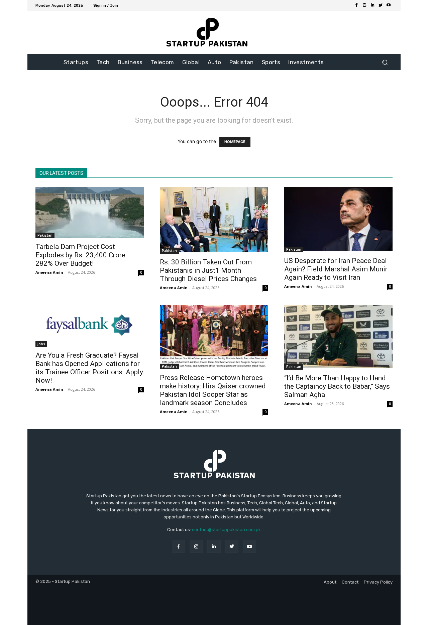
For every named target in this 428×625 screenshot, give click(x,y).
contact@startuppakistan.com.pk (226, 529)
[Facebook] (356, 5)
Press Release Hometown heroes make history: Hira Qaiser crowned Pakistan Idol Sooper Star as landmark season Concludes (213, 390)
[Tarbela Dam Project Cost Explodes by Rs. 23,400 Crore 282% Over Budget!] (89, 212)
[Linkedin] (372, 5)
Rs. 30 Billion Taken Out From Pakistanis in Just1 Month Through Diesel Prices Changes (208, 270)
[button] (385, 62)
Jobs (41, 344)
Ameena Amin (49, 272)
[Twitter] (381, 5)
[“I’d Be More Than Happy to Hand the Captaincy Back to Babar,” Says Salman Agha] (338, 337)
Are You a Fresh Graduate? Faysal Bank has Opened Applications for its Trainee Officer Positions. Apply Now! (89, 367)
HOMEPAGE (234, 141)
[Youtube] (389, 5)
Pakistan (44, 235)
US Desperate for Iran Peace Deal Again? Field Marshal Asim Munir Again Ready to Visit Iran (336, 269)
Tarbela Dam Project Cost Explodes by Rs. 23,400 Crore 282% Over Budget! (80, 255)
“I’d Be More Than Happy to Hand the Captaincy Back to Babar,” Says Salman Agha (337, 386)
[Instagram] (364, 5)
